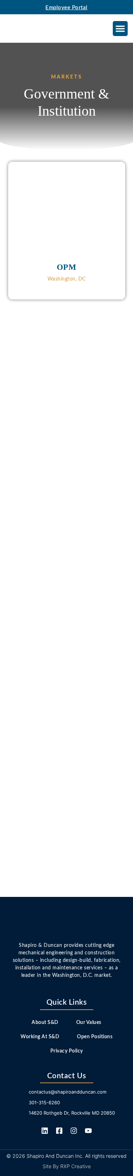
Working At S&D (40, 1036)
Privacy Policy (66, 1051)
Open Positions (94, 1036)
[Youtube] (88, 1130)
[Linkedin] (44, 1130)
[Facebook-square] (59, 1130)
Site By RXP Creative (67, 1166)
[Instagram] (73, 1130)
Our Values (88, 1022)
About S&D (45, 1022)
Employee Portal (66, 7)
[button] (120, 28)
